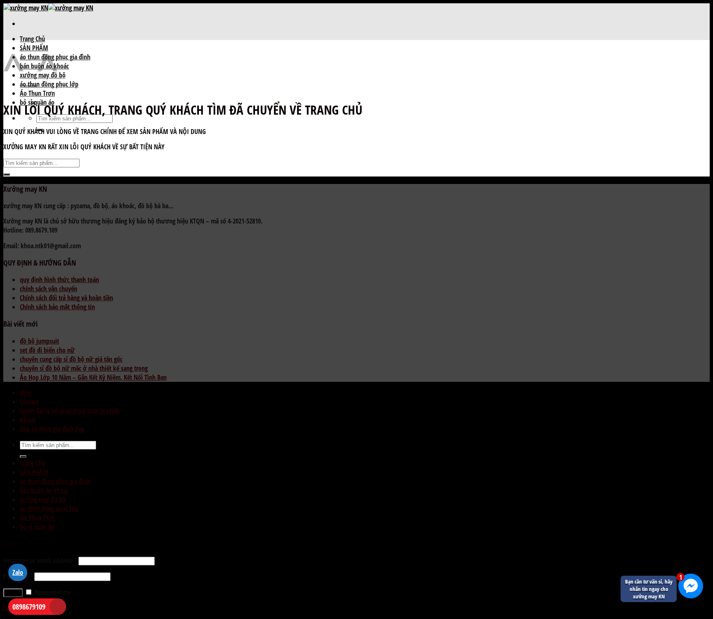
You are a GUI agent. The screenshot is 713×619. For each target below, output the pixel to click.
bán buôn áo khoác (44, 490)
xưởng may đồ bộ (43, 499)
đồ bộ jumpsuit (39, 341)
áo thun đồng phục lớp (49, 508)
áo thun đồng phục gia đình (55, 481)
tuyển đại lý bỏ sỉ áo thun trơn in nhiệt (70, 410)
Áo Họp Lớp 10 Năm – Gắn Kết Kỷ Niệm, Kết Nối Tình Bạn (93, 377)
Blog (25, 392)
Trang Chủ (32, 38)
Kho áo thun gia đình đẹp (52, 428)
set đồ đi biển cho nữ (47, 350)
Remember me (52, 592)
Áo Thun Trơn (37, 93)
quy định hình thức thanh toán (59, 279)
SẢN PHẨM (34, 472)
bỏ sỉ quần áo (37, 526)
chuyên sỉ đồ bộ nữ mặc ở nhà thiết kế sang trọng (84, 368)
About (27, 419)
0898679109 (28, 607)
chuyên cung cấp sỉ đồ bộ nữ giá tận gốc (71, 359)
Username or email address (40, 560)
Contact (29, 401)
